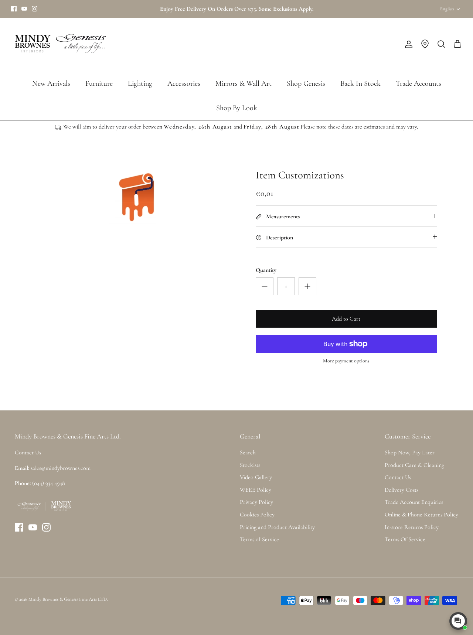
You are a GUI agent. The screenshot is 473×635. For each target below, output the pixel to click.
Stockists (250, 465)
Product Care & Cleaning (414, 465)
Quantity (266, 270)
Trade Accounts (418, 83)
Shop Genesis (306, 83)
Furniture (99, 83)
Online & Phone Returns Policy (421, 514)
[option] (138, 198)
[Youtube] (24, 8)
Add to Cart (346, 318)
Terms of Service (259, 539)
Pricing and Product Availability (277, 527)
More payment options (346, 361)
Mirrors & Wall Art (243, 83)
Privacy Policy (256, 502)
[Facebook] (14, 8)
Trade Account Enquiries (414, 502)
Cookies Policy (257, 514)
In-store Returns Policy (412, 527)
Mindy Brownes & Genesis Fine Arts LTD (67, 599)
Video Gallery (256, 477)
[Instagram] (34, 8)
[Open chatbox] (458, 621)
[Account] (407, 44)
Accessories (183, 83)
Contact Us (398, 477)
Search (248, 452)
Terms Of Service (405, 539)
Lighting (140, 83)
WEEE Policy (255, 490)
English (447, 9)
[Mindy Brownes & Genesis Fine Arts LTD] (59, 44)
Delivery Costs (401, 490)
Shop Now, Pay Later (410, 452)
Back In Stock (360, 83)
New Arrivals (51, 83)
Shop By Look (236, 107)
